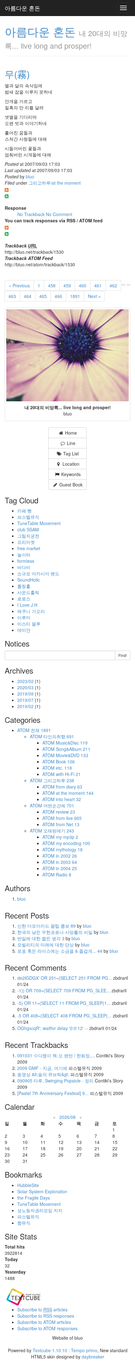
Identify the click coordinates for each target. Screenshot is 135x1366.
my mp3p (67, 837)
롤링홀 (23, 586)
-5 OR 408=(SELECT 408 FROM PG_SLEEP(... (64, 1015)
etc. (64, 768)
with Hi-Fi (68, 774)
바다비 (23, 567)
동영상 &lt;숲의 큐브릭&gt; (43, 1074)
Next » (94, 296)
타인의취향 (58, 736)
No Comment (59, 214)
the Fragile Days (33, 1198)
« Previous (19, 285)
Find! (122, 655)
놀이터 (23, 554)
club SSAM (28, 529)
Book (65, 761)
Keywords (70, 474)
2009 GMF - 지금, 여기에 (42, 1068)
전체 (41, 730)
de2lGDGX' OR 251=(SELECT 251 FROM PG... (64, 978)
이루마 (23, 617)
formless (25, 561)
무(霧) (17, 74)
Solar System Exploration (42, 1191)
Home (70, 433)
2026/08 (67, 1117)
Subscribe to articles (42, 1309)
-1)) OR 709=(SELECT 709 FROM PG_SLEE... (63, 990)
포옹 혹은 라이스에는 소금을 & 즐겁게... (59, 951)
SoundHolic (28, 580)
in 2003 (66, 862)
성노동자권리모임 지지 (39, 1210)
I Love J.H (27, 605)
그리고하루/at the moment (55, 183)
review (65, 812)
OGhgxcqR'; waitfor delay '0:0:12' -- (52, 1028)
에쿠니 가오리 (31, 611)
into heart (68, 799)
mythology (69, 849)
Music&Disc (72, 743)
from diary (69, 786)
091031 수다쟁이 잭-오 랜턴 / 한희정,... (56, 1055)
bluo (30, 176)
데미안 (23, 630)
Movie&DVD (72, 755)
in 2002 (66, 856)
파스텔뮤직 (28, 517)
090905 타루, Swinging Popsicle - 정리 (55, 1080)
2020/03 (26, 687)
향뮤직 (23, 1223)
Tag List (70, 453)
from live (69, 818)
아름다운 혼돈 (22, 8)
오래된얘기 (58, 830)
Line (70, 443)
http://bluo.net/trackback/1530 (34, 252)
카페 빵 (24, 510)
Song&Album (73, 749)
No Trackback (31, 214)
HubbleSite (28, 1185)
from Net (67, 824)
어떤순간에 (58, 805)
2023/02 (26, 681)
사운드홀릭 (28, 592)
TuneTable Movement (39, 523)
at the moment (75, 793)
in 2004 (66, 868)
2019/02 (26, 706)
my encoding (73, 843)
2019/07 (26, 700)
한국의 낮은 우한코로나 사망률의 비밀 (55, 932)
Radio (63, 874)
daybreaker (93, 1356)
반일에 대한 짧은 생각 (40, 938)
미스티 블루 (28, 624)
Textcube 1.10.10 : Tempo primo (65, 1350)
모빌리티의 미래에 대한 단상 (46, 944)
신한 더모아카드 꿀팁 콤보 (46, 926)
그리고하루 (58, 780)
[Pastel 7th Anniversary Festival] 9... (53, 1093)
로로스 (23, 598)
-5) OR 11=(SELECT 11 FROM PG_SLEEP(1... (64, 1003)
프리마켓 (26, 542)
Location (70, 464)
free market (28, 548)
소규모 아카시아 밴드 (38, 573)
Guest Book (70, 484)
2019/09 (26, 694)
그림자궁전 (28, 536)
